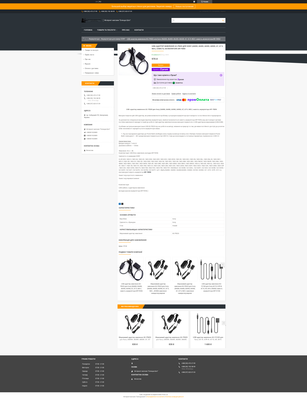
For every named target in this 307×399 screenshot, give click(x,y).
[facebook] (120, 204)
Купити (160, 65)
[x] (122, 204)
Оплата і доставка (91, 68)
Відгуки (87, 64)
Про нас (126, 30)
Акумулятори (94, 39)
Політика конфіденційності (174, 397)
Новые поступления (184, 6)
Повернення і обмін (92, 73)
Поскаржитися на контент (155, 397)
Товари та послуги (106, 30)
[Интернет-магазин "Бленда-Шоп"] (91, 20)
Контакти (139, 30)
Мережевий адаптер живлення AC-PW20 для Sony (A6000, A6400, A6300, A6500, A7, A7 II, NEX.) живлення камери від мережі (184, 288)
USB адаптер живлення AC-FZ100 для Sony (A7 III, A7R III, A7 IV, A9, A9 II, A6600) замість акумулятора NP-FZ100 (208, 338)
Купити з (156, 69)
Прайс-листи (89, 55)
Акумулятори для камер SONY (113, 39)
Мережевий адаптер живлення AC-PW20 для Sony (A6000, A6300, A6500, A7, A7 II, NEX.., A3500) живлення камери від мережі (158, 288)
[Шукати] (223, 20)
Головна (88, 30)
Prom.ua (165, 394)
